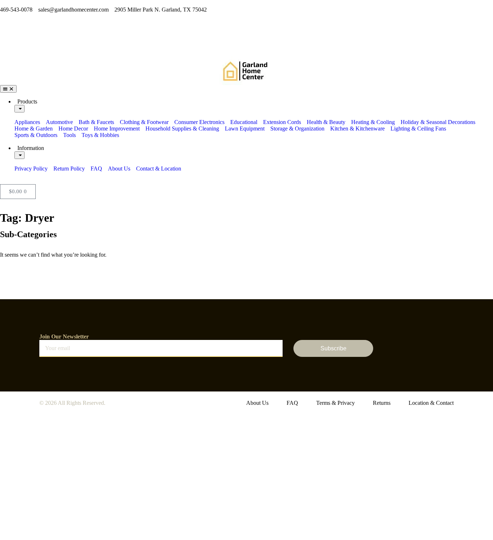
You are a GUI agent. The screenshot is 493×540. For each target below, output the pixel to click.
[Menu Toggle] (8, 89)
